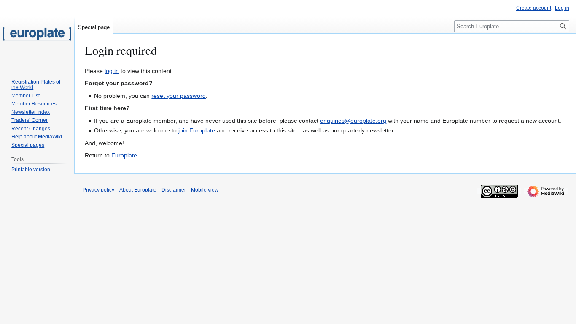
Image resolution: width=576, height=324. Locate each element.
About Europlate (137, 190)
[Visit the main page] (37, 34)
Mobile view (204, 190)
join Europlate (196, 130)
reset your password (178, 95)
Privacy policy (98, 190)
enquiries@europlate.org (353, 120)
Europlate (124, 155)
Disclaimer (173, 190)
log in (112, 71)
